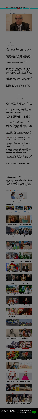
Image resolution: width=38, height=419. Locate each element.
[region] (19, 413)
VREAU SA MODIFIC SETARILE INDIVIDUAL (34, 414)
